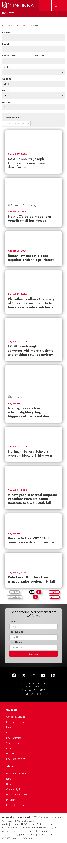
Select (7, 72)
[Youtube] (43, 675)
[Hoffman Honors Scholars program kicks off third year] (33, 434)
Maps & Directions (16, 773)
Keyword (7, 32)
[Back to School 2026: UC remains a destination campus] (33, 521)
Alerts (5, 824)
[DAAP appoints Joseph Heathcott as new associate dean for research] (33, 140)
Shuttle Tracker (14, 743)
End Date (39, 55)
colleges (7, 78)
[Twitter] (24, 675)
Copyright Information (24, 834)
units (5, 90)
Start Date (9, 55)
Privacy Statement (47, 831)
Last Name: (16, 642)
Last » (54, 596)
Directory (11, 799)
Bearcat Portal (14, 737)
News (9, 783)
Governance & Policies (18, 794)
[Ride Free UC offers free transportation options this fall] (33, 560)
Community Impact (16, 789)
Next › (54, 591)
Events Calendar (15, 804)
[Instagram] (33, 675)
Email (9, 727)
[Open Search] (55, 5)
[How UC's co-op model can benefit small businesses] (33, 189)
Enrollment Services (17, 722)
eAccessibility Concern (23, 831)
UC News (22, 25)
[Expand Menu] (63, 13)
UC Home (7, 25)
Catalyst (10, 732)
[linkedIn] (53, 675)
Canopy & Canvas (16, 716)
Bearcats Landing (15, 758)
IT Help (10, 748)
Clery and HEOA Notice (23, 824)
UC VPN (10, 753)
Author (6, 102)
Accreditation (45, 834)
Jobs (8, 778)
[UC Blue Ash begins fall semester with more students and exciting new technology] (33, 327)
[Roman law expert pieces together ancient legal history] (33, 239)
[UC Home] (19, 5)
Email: (12, 621)
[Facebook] (14, 675)
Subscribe (33, 653)
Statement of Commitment (34, 827)
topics (6, 67)
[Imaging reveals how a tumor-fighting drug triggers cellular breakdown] (33, 378)
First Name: (16, 631)
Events (6, 44)
